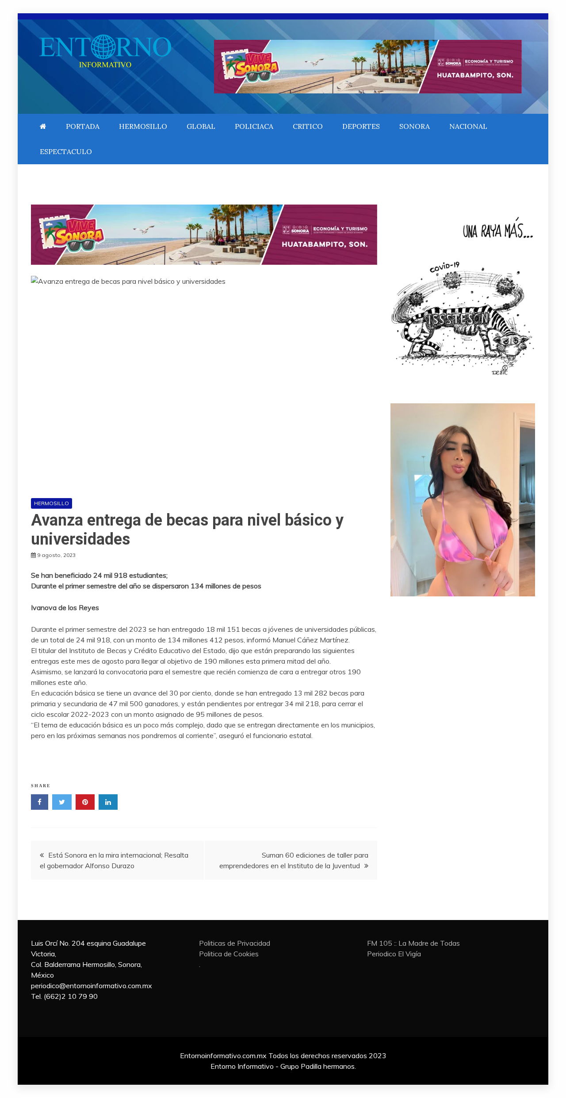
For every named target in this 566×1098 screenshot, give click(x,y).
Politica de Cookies (229, 953)
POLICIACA (254, 126)
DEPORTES (361, 126)
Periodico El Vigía (394, 953)
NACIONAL (468, 126)
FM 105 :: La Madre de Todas (413, 943)
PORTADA (82, 126)
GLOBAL (201, 126)
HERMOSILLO (143, 126)
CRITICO (308, 126)
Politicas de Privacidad (234, 943)
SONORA (414, 126)
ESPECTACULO (66, 151)
